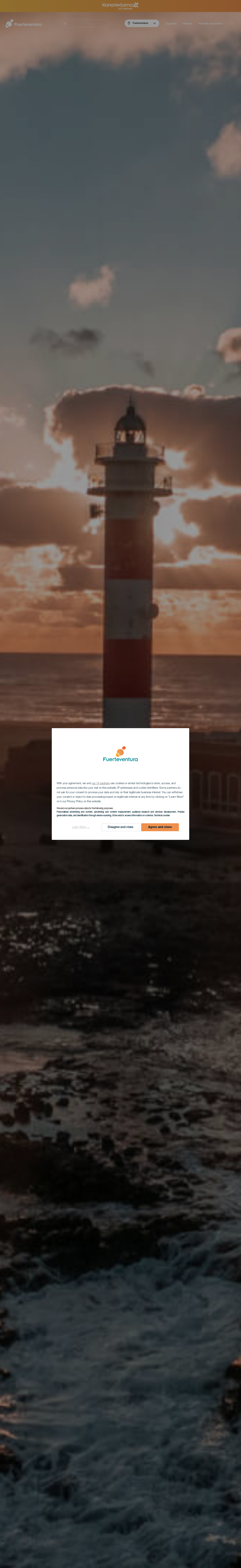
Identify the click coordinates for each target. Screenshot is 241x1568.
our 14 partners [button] (101, 783)
